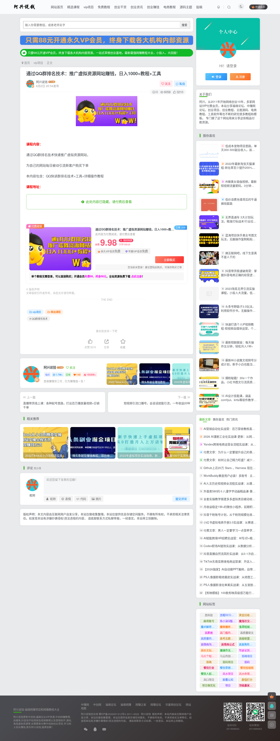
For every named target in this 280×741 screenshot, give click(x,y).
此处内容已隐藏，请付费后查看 (108, 201)
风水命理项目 (247, 673)
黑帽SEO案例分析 (228, 615)
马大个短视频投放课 (209, 656)
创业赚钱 (153, 7)
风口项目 (209, 679)
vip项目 (89, 7)
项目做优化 (208, 685)
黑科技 (209, 615)
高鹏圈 (209, 632)
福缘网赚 (126, 704)
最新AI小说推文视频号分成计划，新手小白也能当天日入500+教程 (239, 364)
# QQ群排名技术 (39, 318)
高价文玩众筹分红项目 (209, 650)
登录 (218, 77)
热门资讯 (232, 419)
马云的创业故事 (228, 656)
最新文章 (205, 419)
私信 (182, 84)
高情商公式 (227, 644)
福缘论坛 (111, 704)
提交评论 (181, 499)
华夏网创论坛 (173, 704)
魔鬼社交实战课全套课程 (247, 621)
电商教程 (169, 7)
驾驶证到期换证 (247, 650)
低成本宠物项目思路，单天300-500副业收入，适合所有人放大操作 (239, 150)
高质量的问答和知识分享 (209, 638)
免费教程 (104, 7)
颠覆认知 (228, 679)
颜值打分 (247, 679)
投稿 (199, 7)
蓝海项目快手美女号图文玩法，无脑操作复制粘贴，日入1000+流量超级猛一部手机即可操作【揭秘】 (239, 241)
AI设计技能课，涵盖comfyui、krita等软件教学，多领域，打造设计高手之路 (239, 400)
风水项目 (228, 673)
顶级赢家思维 (247, 685)
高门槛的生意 (228, 632)
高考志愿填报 (228, 638)
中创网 (97, 704)
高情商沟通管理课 (209, 644)
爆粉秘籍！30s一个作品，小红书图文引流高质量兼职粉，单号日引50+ (238, 382)
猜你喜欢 (218, 419)
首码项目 (228, 662)
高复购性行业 (247, 644)
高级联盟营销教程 (247, 638)
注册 (242, 77)
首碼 (209, 662)
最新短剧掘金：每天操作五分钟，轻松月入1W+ (237, 344)
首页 (26, 63)
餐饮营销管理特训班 (228, 668)
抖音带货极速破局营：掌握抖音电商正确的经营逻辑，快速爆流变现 (239, 275)
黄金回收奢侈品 (247, 615)
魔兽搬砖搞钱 (228, 627)
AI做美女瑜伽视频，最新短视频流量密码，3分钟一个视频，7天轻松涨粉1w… (239, 185)
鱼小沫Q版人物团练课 (228, 621)
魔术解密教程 (209, 627)
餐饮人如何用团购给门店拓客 (209, 673)
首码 (247, 662)
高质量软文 (247, 632)
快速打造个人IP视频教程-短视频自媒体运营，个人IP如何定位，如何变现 (238, 328)
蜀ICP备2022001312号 (111, 714)
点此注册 (136, 276)
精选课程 (73, 7)
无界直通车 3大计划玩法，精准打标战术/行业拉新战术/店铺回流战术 (238, 221)
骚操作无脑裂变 (228, 650)
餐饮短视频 (247, 668)
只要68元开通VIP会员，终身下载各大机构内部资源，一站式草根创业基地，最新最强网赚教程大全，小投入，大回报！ (103, 53)
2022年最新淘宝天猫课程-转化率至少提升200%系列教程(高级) (238, 168)
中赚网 (85, 704)
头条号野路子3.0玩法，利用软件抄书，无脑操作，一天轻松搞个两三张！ (238, 310)
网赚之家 (140, 704)
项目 (228, 685)
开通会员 (260, 7)
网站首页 (57, 7)
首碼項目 (247, 656)
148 (78, 374)
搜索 (184, 25)
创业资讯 (137, 7)
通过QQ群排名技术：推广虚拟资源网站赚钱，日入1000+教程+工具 (93, 73)
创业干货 (120, 7)
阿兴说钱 (42, 82)
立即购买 (169, 260)
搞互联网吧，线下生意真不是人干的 (239, 255)
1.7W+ (59, 374)
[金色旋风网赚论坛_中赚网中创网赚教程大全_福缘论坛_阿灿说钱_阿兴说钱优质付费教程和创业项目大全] (24, 6)
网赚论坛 (155, 704)
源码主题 (186, 7)
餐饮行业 (209, 668)
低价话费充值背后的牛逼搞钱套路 (239, 201)
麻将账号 (209, 621)
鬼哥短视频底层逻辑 (247, 627)
